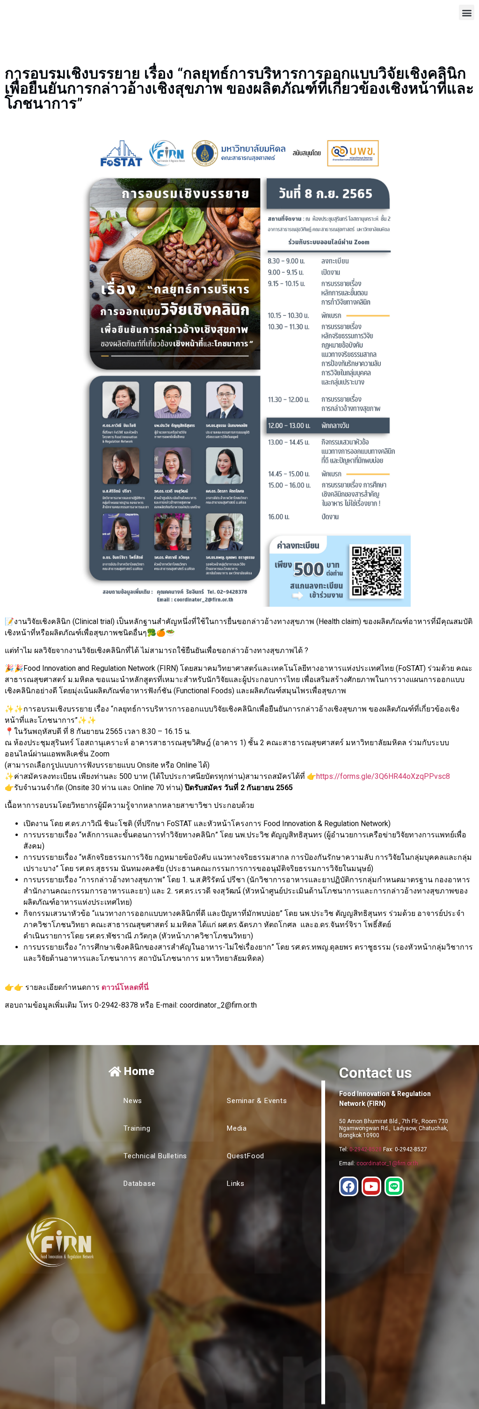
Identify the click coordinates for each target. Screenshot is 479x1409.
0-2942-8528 (365, 1149)
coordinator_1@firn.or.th (387, 1163)
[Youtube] (371, 1186)
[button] (466, 12)
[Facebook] (349, 1186)
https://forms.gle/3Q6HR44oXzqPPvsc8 (383, 776)
